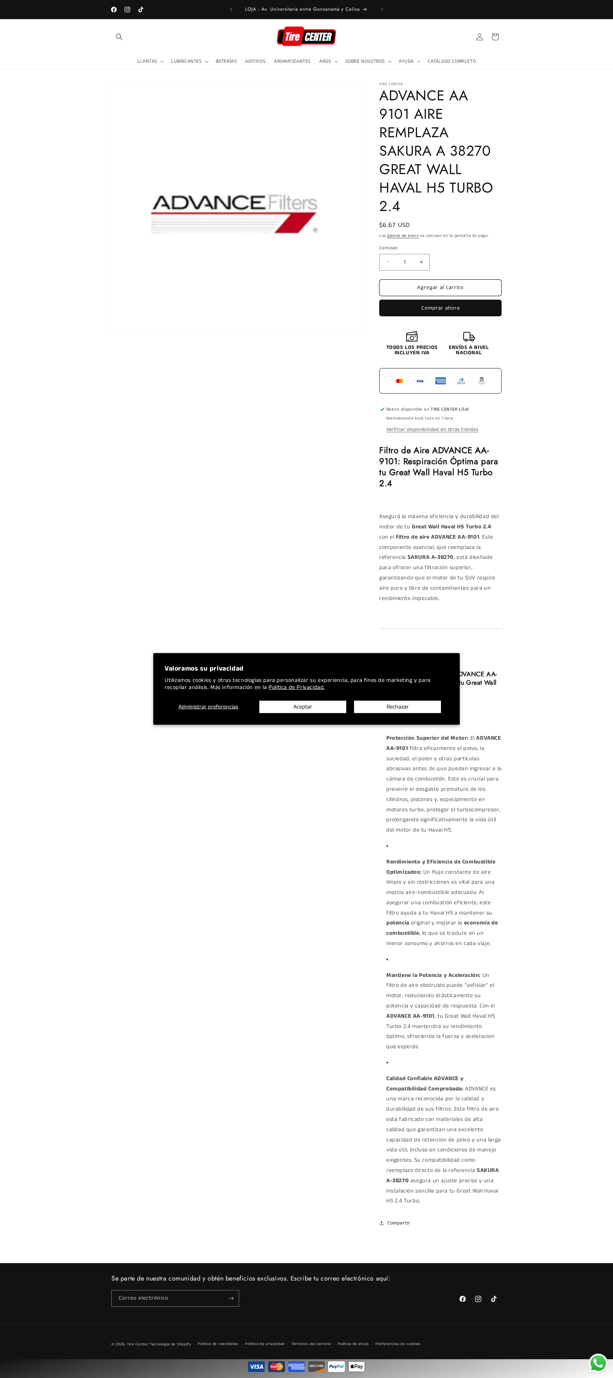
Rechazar (398, 707)
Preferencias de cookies (398, 1344)
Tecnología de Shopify (170, 1344)
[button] (119, 37)
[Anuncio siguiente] (382, 9)
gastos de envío (403, 236)
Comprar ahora (440, 308)
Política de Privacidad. (297, 687)
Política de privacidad (265, 1344)
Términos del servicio (311, 1344)
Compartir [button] (398, 1223)
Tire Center (138, 1344)
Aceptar (302, 707)
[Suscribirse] (231, 1298)
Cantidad (388, 248)
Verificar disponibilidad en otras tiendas (432, 429)
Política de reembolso (218, 1344)
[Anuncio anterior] (231, 9)
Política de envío (353, 1344)
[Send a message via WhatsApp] (598, 1363)
